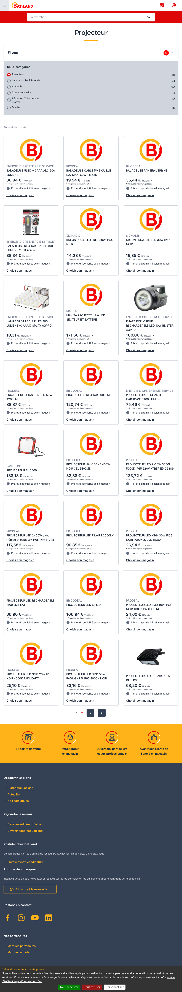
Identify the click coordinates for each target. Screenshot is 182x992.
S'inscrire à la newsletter (32, 889)
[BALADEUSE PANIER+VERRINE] (151, 150)
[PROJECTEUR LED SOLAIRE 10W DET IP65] (151, 657)
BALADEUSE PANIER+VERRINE (146, 170)
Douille (16, 107)
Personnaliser (115, 987)
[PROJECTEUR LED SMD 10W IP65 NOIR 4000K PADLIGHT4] (151, 585)
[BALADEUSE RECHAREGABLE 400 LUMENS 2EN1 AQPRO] (31, 223)
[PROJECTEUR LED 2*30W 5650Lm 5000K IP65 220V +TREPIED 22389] (151, 444)
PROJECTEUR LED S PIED (83, 605)
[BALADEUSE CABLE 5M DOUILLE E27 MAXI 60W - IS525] (91, 150)
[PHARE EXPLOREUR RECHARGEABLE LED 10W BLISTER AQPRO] (150, 298)
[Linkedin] (49, 918)
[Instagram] (21, 918)
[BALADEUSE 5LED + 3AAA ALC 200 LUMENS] (31, 150)
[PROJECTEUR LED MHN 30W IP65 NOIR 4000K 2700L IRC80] (151, 515)
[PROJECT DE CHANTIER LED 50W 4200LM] (31, 375)
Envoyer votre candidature (25, 862)
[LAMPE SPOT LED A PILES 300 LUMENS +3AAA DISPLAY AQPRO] (31, 298)
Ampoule (17, 86)
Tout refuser (92, 987)
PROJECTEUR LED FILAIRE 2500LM (90, 535)
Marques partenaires (21, 946)
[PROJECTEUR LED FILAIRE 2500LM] (91, 515)
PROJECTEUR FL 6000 (21, 470)
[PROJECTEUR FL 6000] (31, 447)
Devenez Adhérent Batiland (25, 824)
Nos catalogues (18, 801)
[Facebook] (8, 918)
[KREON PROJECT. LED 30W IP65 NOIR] (151, 220)
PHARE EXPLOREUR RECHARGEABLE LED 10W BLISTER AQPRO (149, 325)
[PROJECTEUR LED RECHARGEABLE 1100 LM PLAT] (31, 585)
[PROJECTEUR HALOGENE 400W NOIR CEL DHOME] (91, 444)
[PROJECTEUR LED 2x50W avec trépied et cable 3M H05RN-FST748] (31, 515)
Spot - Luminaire (21, 92)
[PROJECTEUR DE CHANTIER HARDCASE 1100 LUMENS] (151, 375)
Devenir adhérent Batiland (25, 831)
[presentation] (4, 5)
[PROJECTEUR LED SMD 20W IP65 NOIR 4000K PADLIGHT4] (31, 654)
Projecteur (18, 74)
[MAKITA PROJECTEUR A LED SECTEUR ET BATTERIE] (91, 295)
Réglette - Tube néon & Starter (25, 100)
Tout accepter (69, 987)
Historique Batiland (20, 788)
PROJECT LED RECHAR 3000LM (88, 395)
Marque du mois (18, 952)
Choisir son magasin (20, 195)
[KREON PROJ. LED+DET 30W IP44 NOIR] (91, 220)
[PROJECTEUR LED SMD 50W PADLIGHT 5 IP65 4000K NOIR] (91, 654)
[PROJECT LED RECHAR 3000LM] (91, 375)
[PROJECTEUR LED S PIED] (91, 585)
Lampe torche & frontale (26, 80)
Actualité (13, 794)
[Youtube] (35, 918)
